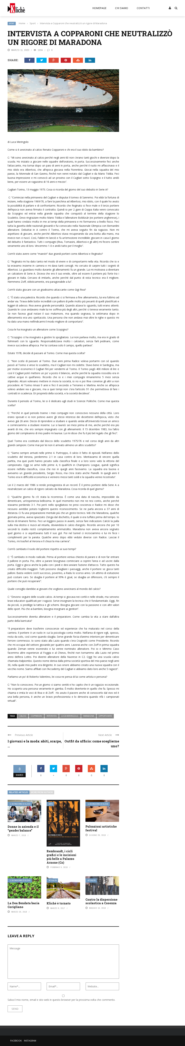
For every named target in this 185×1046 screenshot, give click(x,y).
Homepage (99, 8)
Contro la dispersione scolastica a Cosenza (101, 901)
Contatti (143, 8)
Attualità (53, 880)
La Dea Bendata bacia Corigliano (23, 905)
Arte (51, 804)
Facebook (16, 1040)
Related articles (18, 792)
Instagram (30, 1040)
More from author (42, 792)
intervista (52, 716)
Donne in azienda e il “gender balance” (23, 828)
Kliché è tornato (59, 903)
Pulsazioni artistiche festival (101, 828)
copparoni (36, 716)
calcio (23, 716)
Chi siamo (121, 8)
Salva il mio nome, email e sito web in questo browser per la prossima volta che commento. (61, 999)
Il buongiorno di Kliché (20, 804)
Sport (11, 23)
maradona (88, 716)
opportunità (105, 716)
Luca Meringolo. (70, 716)
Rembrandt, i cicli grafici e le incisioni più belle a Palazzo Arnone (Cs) (61, 856)
